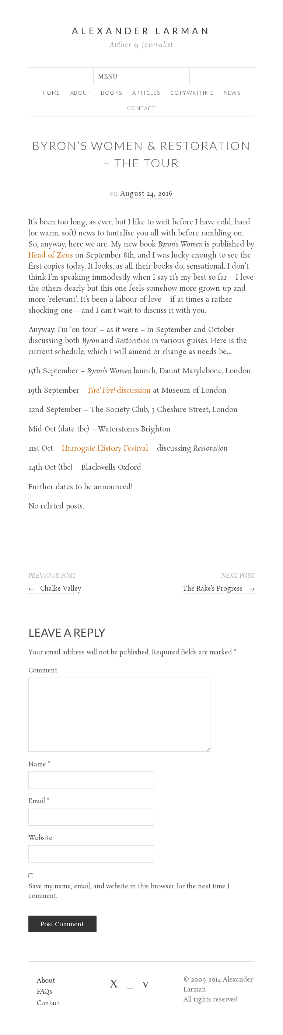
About (46, 981)
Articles (146, 93)
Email (38, 801)
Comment (42, 671)
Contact (141, 108)
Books (111, 93)
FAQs (44, 992)
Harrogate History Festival (105, 449)
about (80, 93)
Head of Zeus (50, 256)
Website (40, 838)
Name (39, 764)
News (232, 93)
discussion (119, 391)
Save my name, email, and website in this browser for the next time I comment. (129, 891)
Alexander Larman (141, 30)
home (51, 93)
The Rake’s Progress (219, 589)
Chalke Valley (54, 589)
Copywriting (192, 93)
